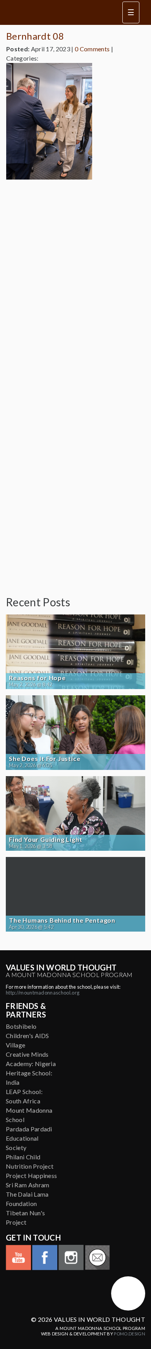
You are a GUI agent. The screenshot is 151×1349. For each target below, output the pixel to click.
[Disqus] (75, 283)
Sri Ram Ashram (27, 1184)
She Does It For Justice (44, 759)
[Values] (58, 12)
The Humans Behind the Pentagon (62, 920)
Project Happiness (31, 1175)
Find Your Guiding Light (45, 839)
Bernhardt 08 (35, 36)
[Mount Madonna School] (128, 1293)
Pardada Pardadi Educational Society (29, 1138)
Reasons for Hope (37, 678)
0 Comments (92, 48)
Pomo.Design (129, 1333)
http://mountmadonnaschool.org (42, 992)
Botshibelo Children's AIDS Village (27, 1036)
